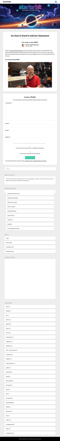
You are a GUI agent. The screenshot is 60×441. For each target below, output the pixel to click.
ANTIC (7, 319)
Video (7, 428)
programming (9, 402)
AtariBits (9, 224)
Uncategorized (9, 424)
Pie (7, 393)
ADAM (7, 311)
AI (6, 315)
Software (8, 411)
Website (7, 137)
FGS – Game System (11, 350)
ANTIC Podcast (11, 206)
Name (7, 123)
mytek (7, 376)
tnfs (7, 415)
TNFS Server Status (12, 202)
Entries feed (9, 242)
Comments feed (9, 247)
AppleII (7, 324)
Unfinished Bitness (11, 211)
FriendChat (8, 354)
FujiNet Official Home (12, 198)
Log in (7, 238)
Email (7, 130)
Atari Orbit (36, 38)
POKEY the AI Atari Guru (13, 193)
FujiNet (8, 359)
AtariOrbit (7, 2)
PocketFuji (8, 398)
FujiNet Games (9, 363)
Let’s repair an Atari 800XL (12, 59)
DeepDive (8, 341)
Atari (7, 328)
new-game (8, 385)
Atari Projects (10, 215)
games (7, 367)
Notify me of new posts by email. (30, 153)
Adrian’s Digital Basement (16, 50)
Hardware (8, 372)
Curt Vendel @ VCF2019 (13, 228)
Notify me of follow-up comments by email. (30, 148)
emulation (8, 346)
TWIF (7, 420)
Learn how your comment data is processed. (35, 160)
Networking (9, 380)
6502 (7, 306)
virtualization (9, 433)
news (7, 389)
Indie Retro (10, 219)
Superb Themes (37, 439)
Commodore (9, 337)
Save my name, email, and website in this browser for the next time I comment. (30, 143)
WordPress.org (9, 251)
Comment (8, 103)
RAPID (7, 407)
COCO (7, 332)
